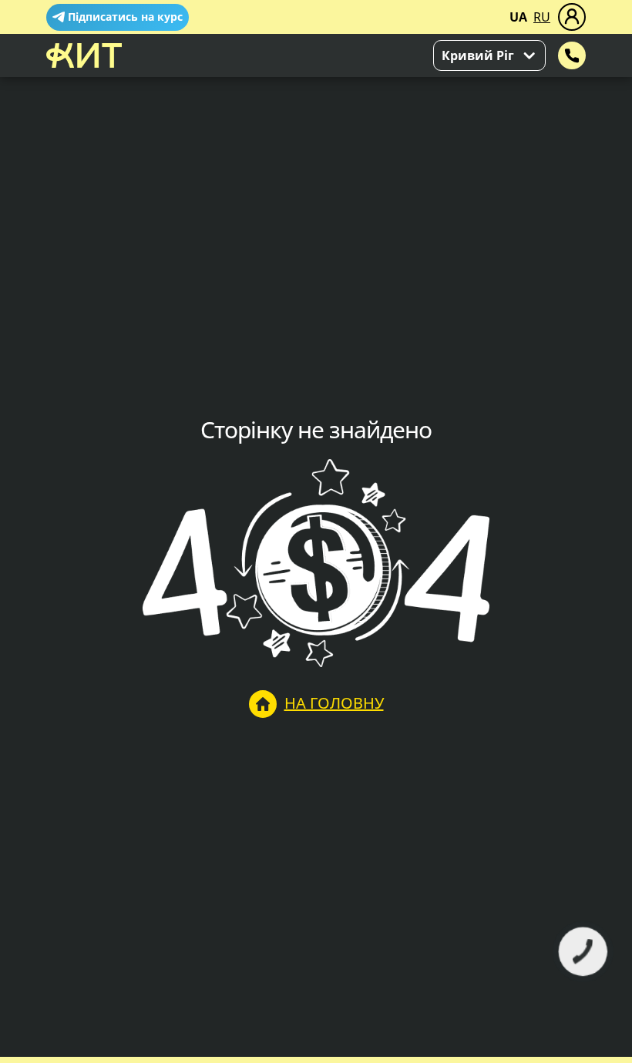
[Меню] (572, 17)
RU (541, 16)
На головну (334, 702)
